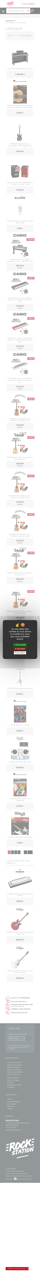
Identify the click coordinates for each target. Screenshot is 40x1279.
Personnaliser (20, 653)
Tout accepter (21, 645)
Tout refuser (20, 649)
